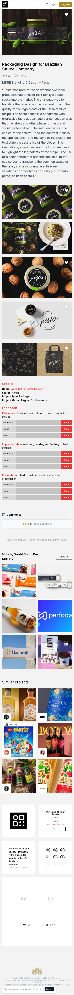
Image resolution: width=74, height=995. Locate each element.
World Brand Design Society (27, 388)
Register (65, 4)
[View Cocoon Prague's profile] (42, 788)
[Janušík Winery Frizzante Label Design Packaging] (19, 616)
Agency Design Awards (16, 984)
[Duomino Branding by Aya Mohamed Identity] (55, 652)
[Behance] (48, 857)
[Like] (66, 14)
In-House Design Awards (40, 984)
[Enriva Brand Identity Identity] (55, 580)
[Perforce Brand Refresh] (55, 616)
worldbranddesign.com (55, 824)
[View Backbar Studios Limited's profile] (6, 717)
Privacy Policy (11, 980)
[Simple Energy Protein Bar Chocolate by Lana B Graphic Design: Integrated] (19, 580)
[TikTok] (62, 857)
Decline (38, 989)
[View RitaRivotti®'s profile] (42, 717)
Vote (66, 422)
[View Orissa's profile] (6, 788)
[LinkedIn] (55, 857)
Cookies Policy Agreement (32, 980)
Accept (49, 989)
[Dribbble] (62, 850)
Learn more (25, 989)
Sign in (54, 4)
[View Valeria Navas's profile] (42, 752)
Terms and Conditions (57, 980)
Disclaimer (37, 982)
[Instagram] (55, 850)
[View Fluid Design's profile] (6, 752)
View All (64, 556)
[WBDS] (48, 850)
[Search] (47, 4)
